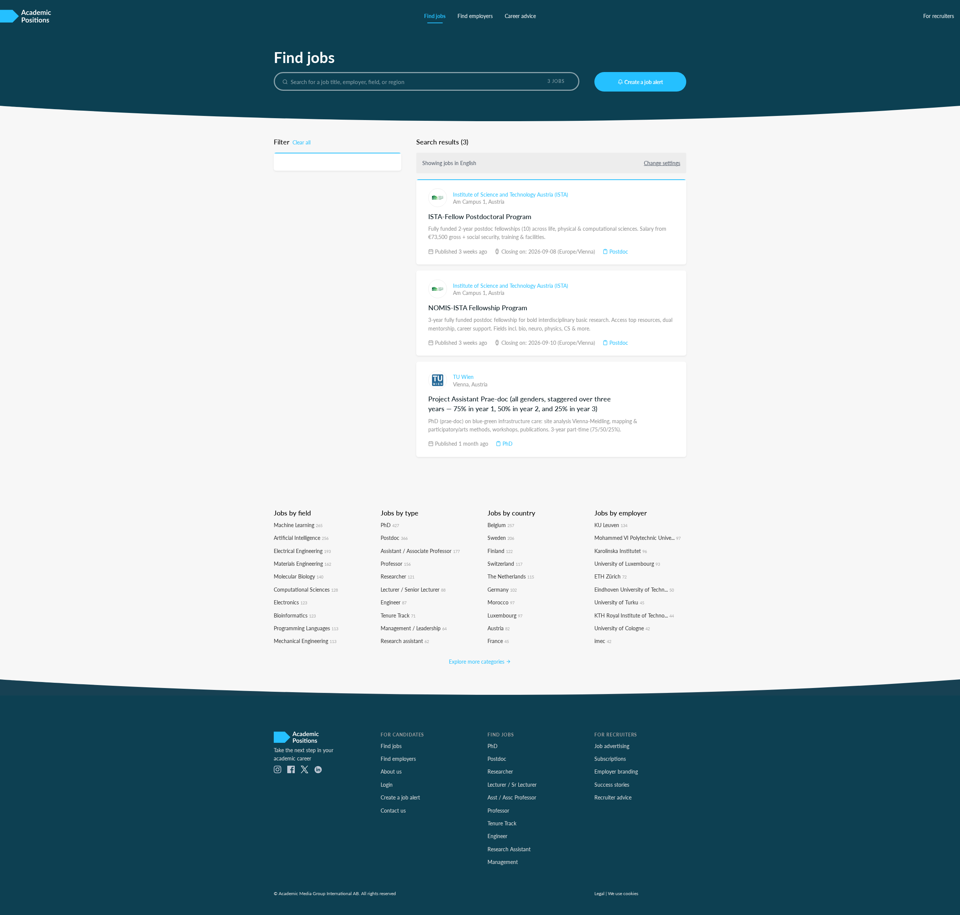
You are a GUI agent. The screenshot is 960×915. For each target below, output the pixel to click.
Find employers (475, 16)
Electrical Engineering (302, 550)
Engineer (393, 602)
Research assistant (405, 641)
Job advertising (611, 746)
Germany (502, 589)
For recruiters (938, 16)
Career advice (520, 16)
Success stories (611, 784)
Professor (396, 563)
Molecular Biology (298, 576)
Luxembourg (505, 615)
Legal (599, 893)
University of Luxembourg (627, 563)
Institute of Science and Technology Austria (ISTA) (510, 194)
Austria (496, 201)
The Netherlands (511, 576)
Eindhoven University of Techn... (634, 589)
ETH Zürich (610, 576)
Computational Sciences (306, 589)
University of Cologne (622, 628)
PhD (507, 443)
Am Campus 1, (470, 201)
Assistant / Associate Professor (420, 550)
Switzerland (505, 563)
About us (391, 771)
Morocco (501, 602)
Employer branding (616, 771)
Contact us (393, 810)
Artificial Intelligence (301, 537)
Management (503, 861)
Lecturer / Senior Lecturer (413, 589)
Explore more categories (477, 661)
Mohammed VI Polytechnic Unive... (637, 537)
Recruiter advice (613, 797)
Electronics (290, 602)
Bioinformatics (295, 615)
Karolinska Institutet (620, 550)
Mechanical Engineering (305, 641)
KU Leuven (610, 525)
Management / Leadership (414, 628)
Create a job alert (643, 82)
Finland (500, 550)
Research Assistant (509, 849)
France (498, 641)
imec (602, 641)
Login (387, 784)
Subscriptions (610, 758)
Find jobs (435, 16)
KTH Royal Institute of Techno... (634, 615)
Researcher (397, 576)
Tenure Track (398, 615)
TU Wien (463, 376)
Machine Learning (298, 525)
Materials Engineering (302, 563)
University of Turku (619, 602)
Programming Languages (306, 628)
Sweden (501, 537)
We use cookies (623, 893)
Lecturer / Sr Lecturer (512, 784)
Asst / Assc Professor (512, 797)
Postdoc (618, 251)
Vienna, (462, 384)
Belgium (501, 525)
